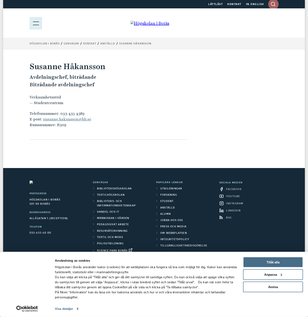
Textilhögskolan (111, 195)
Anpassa (270, 274)
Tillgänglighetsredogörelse (183, 245)
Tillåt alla (273, 262)
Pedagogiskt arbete (113, 224)
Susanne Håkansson (135, 43)
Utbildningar (171, 188)
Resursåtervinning (112, 231)
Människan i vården (113, 218)
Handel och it (108, 212)
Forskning (168, 195)
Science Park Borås (112, 250)
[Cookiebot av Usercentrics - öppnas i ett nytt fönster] (27, 309)
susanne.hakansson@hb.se (67, 119)
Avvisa (273, 287)
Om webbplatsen (173, 233)
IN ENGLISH (255, 4)
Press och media (173, 226)
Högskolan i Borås (45, 43)
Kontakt (89, 43)
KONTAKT (234, 4)
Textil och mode (110, 237)
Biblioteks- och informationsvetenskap (116, 203)
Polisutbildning (110, 243)
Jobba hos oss (171, 220)
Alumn (165, 214)
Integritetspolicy (174, 239)
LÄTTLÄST (215, 4)
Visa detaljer (64, 309)
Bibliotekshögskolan (114, 188)
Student (166, 201)
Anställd (167, 207)
